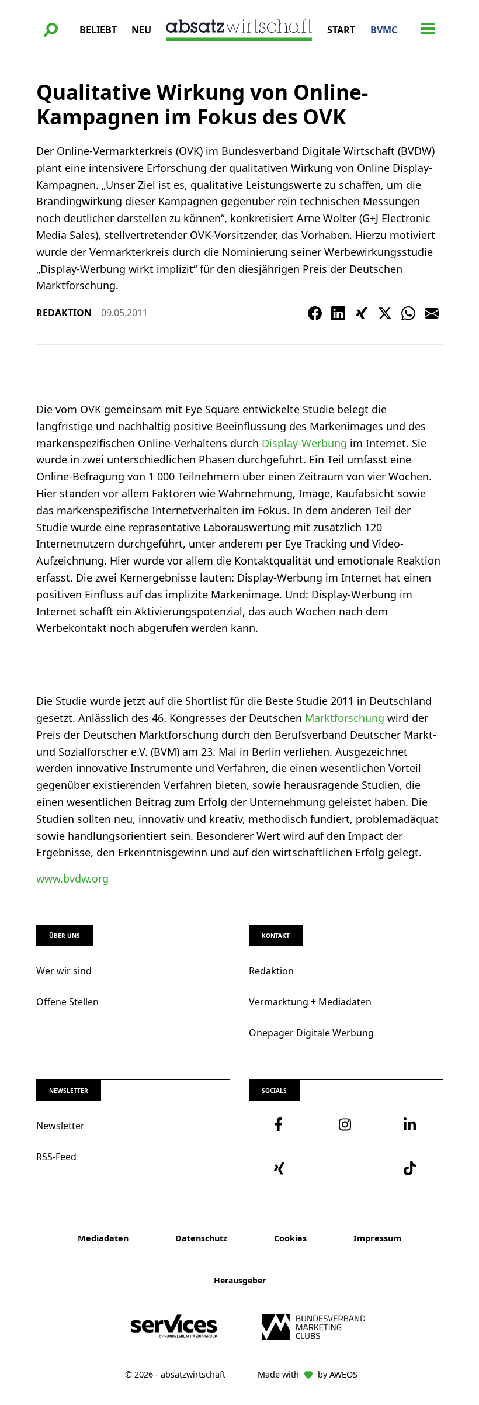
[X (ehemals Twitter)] (385, 313)
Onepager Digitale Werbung (311, 1032)
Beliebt (98, 29)
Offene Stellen (67, 1001)
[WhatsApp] (408, 313)
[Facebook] (315, 313)
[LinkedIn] (338, 313)
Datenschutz (201, 1238)
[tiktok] (411, 1168)
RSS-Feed (56, 1156)
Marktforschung (344, 718)
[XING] (361, 313)
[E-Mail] (431, 313)
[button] (51, 30)
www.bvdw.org (72, 878)
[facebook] (281, 1124)
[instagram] (346, 1124)
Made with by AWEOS (307, 1374)
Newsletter (60, 1125)
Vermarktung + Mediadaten (310, 1001)
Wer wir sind (64, 970)
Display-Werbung (304, 443)
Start (341, 29)
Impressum (377, 1238)
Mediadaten (103, 1238)
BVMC (383, 29)
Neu (141, 29)
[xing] (281, 1168)
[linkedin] (411, 1124)
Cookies (290, 1238)
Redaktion (271, 970)
